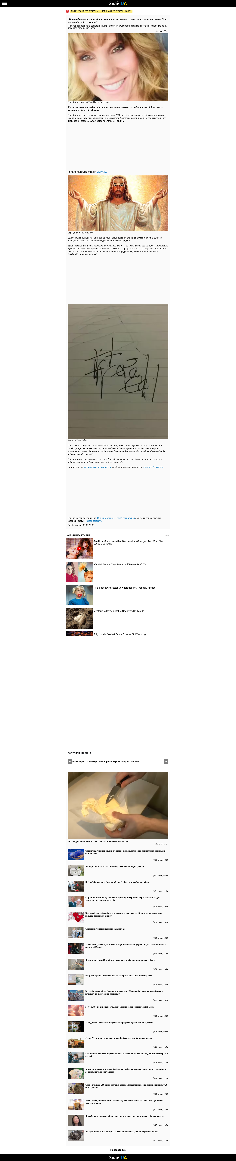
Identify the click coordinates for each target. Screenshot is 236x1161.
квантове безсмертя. (153, 467)
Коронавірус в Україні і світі (116, 11)
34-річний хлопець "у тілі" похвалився (116, 518)
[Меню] (4, 3)
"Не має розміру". (93, 521)
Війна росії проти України (84, 11)
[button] (70, 761)
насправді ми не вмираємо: (97, 467)
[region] (118, 145)
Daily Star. (102, 172)
